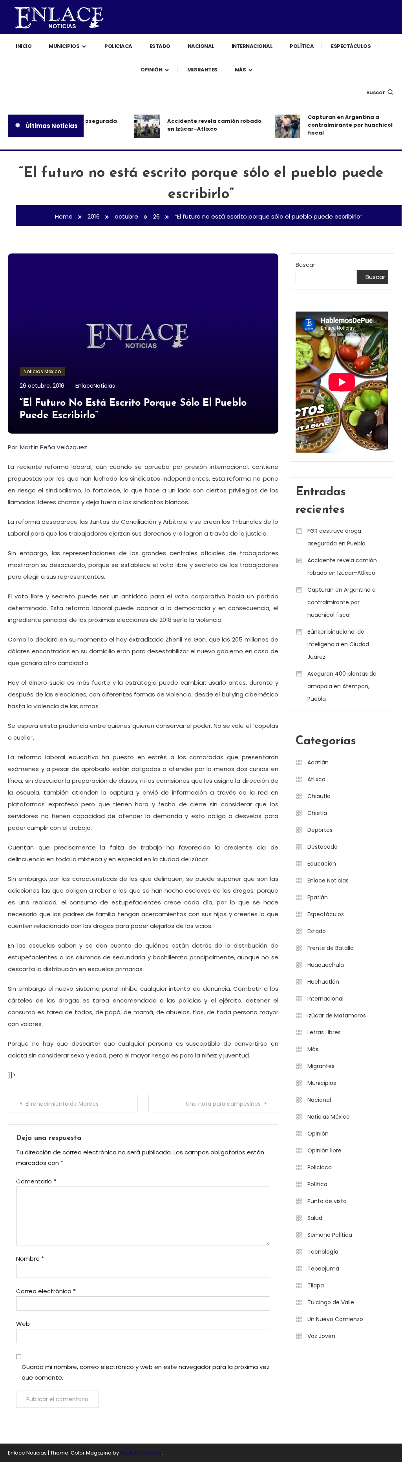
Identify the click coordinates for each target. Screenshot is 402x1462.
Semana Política (329, 1235)
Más (240, 69)
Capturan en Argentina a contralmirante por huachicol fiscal (343, 125)
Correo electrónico (46, 1291)
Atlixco (316, 779)
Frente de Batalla (330, 948)
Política (302, 46)
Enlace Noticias (328, 880)
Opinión (152, 69)
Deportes (320, 830)
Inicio (23, 46)
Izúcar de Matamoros (336, 1015)
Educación (321, 864)
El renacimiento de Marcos (62, 1104)
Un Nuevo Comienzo (335, 1319)
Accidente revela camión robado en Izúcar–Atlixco (208, 125)
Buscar (375, 92)
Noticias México (42, 371)
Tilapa (315, 1285)
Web (23, 1324)
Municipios (64, 46)
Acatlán (318, 762)
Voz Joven (321, 1336)
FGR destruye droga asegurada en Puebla (336, 537)
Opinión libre (324, 1150)
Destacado (322, 847)
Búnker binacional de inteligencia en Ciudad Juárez (338, 644)
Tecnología (322, 1252)
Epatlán (317, 897)
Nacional (201, 46)
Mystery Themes (141, 1453)
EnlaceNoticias (95, 386)
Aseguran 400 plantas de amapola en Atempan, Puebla (341, 686)
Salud (314, 1218)
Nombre (30, 1258)
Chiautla (319, 796)
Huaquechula (325, 965)
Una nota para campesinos (223, 1104)
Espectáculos (351, 46)
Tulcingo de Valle (330, 1302)
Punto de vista (327, 1201)
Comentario (36, 1181)
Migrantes (202, 69)
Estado (160, 46)
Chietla (317, 813)
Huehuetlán (323, 982)
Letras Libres (324, 1032)
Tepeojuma (323, 1268)
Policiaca (118, 46)
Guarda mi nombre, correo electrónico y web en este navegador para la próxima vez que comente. (146, 1372)
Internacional (252, 46)
